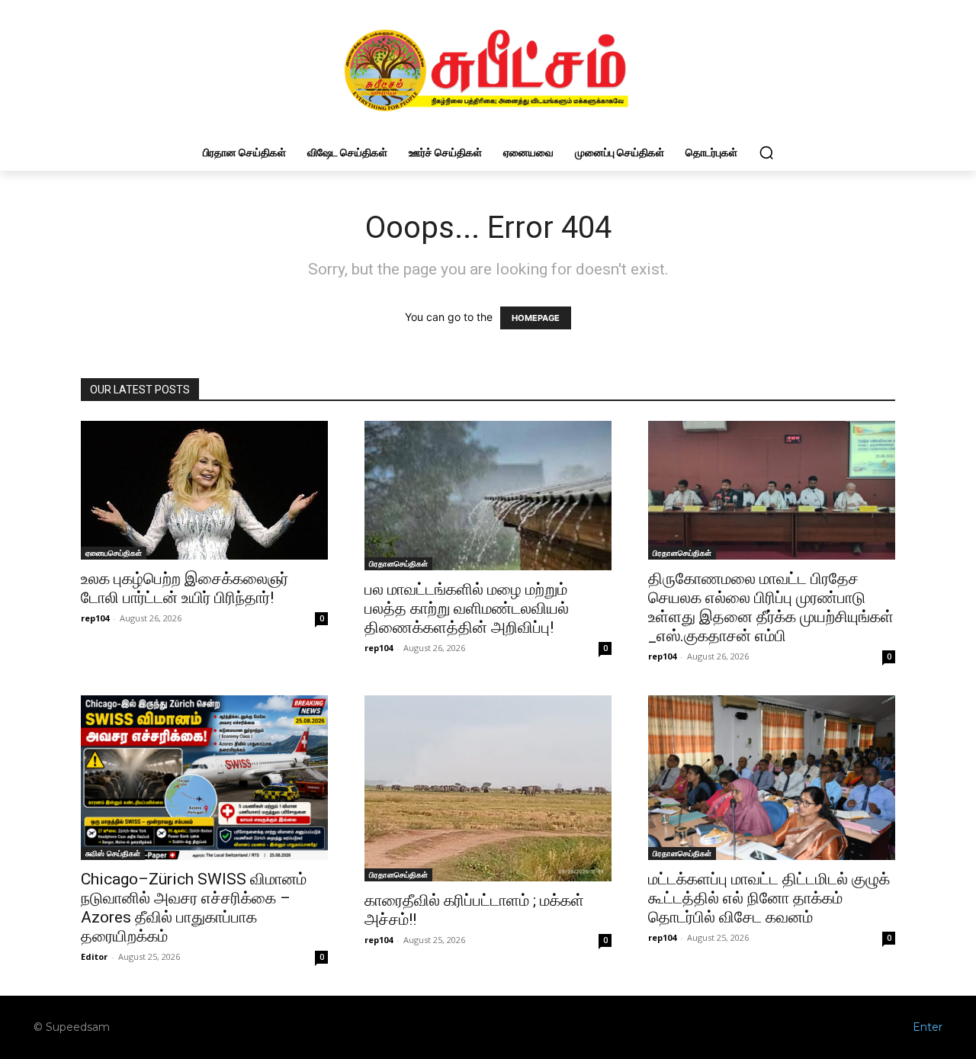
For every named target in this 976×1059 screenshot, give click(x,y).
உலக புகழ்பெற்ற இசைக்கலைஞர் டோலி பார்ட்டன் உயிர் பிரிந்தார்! (184, 588)
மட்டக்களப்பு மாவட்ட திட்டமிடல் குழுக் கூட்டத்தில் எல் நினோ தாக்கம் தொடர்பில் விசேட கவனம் (769, 898)
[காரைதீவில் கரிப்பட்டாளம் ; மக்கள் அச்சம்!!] (488, 788)
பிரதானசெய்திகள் (398, 563)
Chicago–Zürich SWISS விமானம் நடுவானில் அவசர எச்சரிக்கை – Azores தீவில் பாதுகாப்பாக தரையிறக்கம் (194, 907)
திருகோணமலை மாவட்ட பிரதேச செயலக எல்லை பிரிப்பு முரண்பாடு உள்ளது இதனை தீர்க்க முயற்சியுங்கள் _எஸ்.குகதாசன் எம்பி (771, 607)
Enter (927, 1027)
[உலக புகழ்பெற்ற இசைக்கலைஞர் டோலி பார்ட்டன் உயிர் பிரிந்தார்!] (204, 490)
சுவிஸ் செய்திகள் (112, 853)
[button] (766, 152)
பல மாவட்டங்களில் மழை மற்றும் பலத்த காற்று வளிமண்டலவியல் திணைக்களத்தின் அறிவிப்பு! (466, 608)
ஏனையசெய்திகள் (113, 552)
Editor (94, 956)
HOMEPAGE (536, 318)
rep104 (95, 618)
